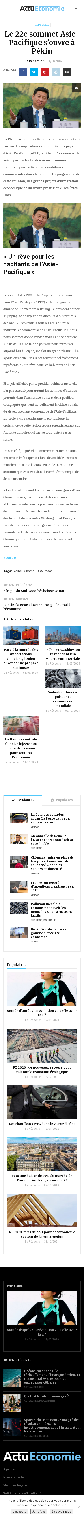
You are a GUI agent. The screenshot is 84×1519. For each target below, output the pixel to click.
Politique (49, 920)
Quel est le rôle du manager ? (46, 1396)
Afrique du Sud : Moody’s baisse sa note (35, 591)
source (9, 557)
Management (47, 1401)
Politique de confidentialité (22, 1493)
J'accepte (19, 1511)
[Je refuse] (78, 1507)
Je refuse (39, 1511)
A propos (10, 1469)
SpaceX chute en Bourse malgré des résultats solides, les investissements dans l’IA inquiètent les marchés (52, 1425)
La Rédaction (34, 61)
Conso (35, 941)
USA (40, 571)
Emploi (35, 827)
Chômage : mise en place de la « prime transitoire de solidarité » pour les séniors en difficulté (52, 863)
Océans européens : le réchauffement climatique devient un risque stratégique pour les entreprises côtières (52, 1376)
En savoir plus (61, 1511)
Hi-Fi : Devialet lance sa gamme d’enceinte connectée (48, 933)
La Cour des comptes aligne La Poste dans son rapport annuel (50, 818)
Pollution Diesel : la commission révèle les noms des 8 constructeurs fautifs (51, 910)
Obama (29, 571)
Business (36, 848)
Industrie (42, 24)
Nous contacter (14, 1477)
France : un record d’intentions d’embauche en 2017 (52, 886)
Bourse (44, 1436)
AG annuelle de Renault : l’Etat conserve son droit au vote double (52, 840)
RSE (41, 1387)
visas (48, 571)
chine (18, 571)
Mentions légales (15, 1485)
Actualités (31, 1387)
